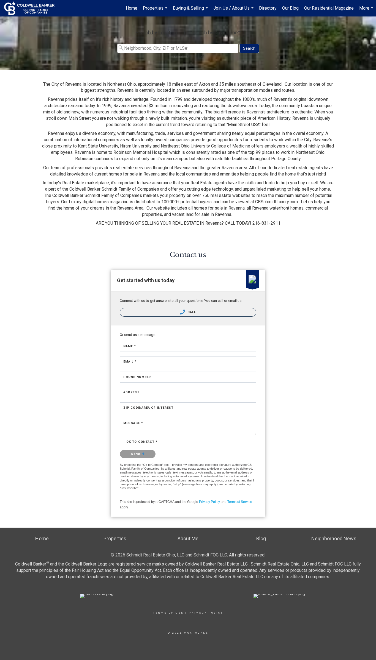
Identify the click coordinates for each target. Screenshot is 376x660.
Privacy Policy (209, 502)
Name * (129, 346)
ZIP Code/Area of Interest (148, 408)
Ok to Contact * (142, 442)
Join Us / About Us (234, 10)
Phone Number (137, 377)
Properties (156, 10)
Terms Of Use (168, 612)
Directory (268, 8)
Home (131, 8)
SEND (136, 454)
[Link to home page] (32, 8)
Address (131, 392)
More (367, 10)
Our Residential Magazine (329, 8)
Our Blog (290, 8)
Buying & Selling (191, 10)
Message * (133, 423)
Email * (130, 361)
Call (191, 312)
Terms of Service (239, 502)
